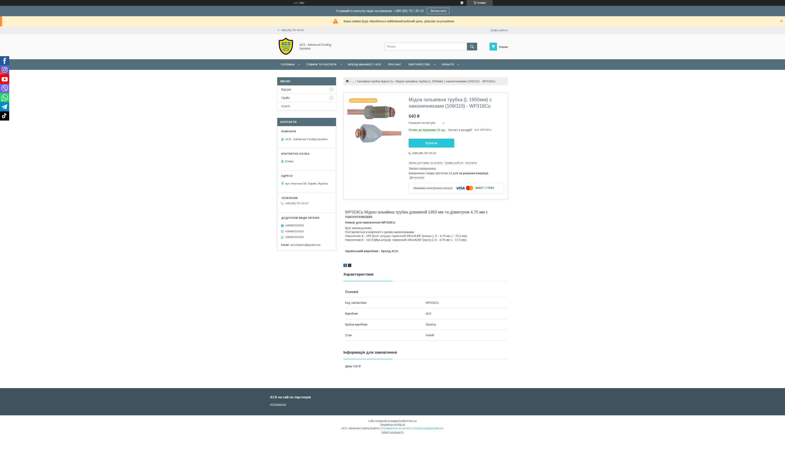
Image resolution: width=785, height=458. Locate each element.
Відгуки (286, 89)
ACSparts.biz (278, 404)
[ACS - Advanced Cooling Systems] (286, 54)
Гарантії (448, 64)
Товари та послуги (321, 64)
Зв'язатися (438, 11)
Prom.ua (412, 421)
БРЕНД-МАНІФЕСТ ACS (364, 64)
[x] (349, 266)
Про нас (394, 64)
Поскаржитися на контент (395, 428)
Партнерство (419, 64)
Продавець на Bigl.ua (392, 424)
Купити (431, 143)
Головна (288, 64)
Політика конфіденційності (427, 428)
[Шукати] (472, 46)
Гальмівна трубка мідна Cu (375, 81)
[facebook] (345, 266)
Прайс (285, 97)
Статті (285, 106)
